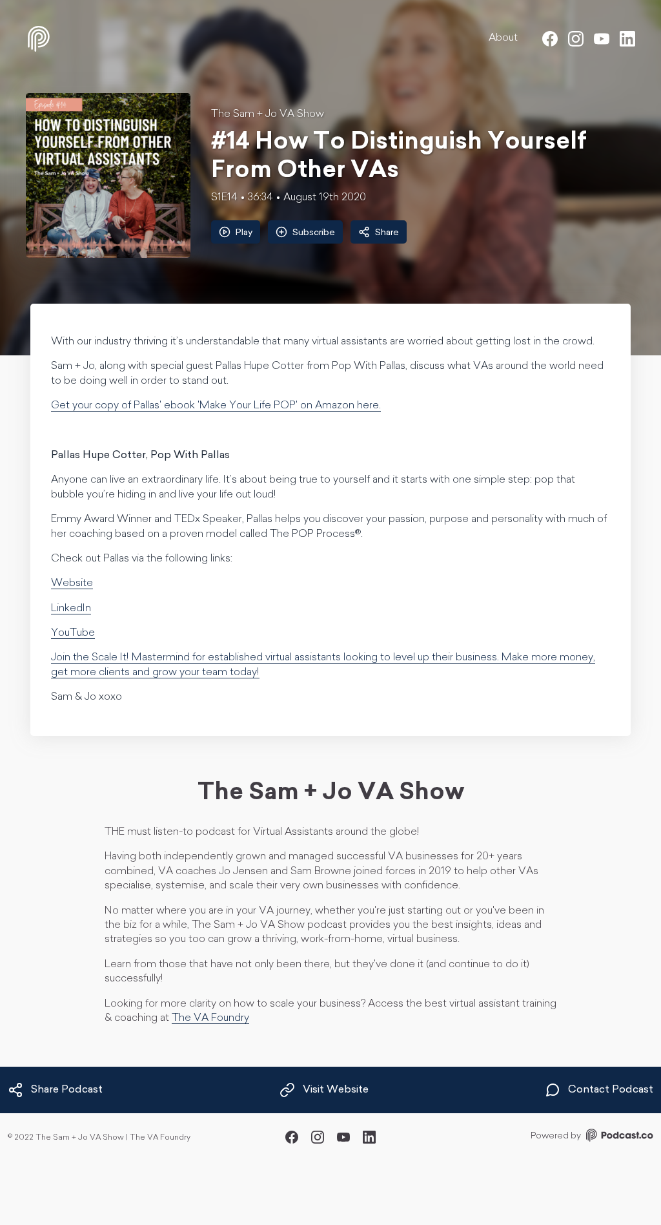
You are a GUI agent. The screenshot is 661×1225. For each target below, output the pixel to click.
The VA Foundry (210, 1018)
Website (72, 583)
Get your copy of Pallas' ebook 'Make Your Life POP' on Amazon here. (216, 406)
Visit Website (336, 1090)
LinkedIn (71, 608)
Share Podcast (67, 1090)
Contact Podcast (610, 1090)
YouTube (73, 633)
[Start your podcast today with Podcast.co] (618, 1137)
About (503, 38)
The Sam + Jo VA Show (267, 114)
